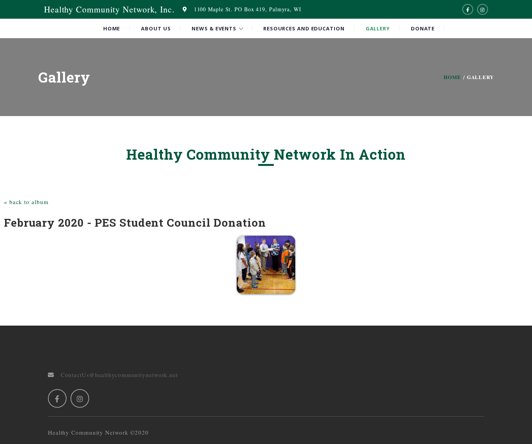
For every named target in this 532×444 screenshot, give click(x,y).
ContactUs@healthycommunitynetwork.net (116, 375)
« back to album (26, 202)
